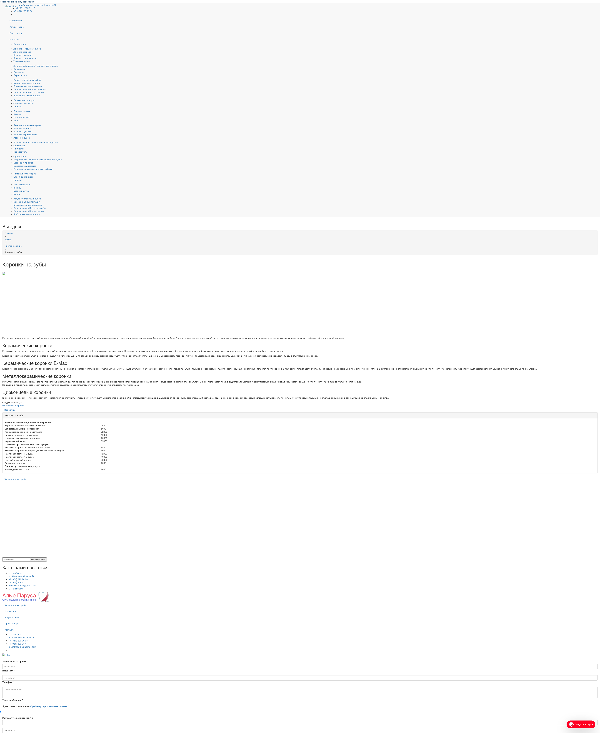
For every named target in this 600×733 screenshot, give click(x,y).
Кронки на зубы (21, 190)
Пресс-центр (16, 33)
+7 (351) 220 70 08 (22, 11)
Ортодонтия (19, 43)
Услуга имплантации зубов (27, 79)
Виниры (17, 114)
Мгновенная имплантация (26, 82)
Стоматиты (19, 68)
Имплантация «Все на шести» (28, 92)
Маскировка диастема (24, 165)
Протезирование (21, 111)
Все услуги (9, 409)
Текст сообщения (12, 699)
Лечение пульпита (22, 54)
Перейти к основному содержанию (18, 1)
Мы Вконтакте (16, 588)
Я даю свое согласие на (35, 706)
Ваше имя (8, 670)
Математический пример (16, 717)
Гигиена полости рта (24, 100)
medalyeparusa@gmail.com (22, 585)
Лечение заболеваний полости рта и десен (35, 65)
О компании (16, 20)
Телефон (7, 682)
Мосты (16, 120)
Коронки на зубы (21, 117)
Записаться (10, 730)
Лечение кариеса (22, 51)
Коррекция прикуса (23, 162)
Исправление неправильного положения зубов (37, 159)
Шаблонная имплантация (26, 95)
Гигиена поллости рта (24, 173)
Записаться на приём (15, 479)
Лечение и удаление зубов (27, 48)
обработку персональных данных (48, 706)
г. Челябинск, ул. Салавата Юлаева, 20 (22, 574)
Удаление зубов (21, 61)
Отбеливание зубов (23, 103)
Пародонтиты (20, 75)
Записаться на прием (14, 661)
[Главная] (10, 6)
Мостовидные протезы (13, 405)
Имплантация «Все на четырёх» (30, 89)
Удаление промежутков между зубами (32, 168)
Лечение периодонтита (25, 58)
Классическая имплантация (27, 86)
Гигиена (17, 106)
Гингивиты (18, 72)
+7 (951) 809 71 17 (25, 8)
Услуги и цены (17, 26)
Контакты (14, 39)
